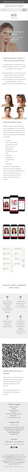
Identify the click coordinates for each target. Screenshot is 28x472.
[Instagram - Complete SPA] (14, 447)
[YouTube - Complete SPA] (16, 447)
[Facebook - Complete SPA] (11, 447)
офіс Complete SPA (19, 441)
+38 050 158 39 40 (8, 441)
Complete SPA (11, 466)
